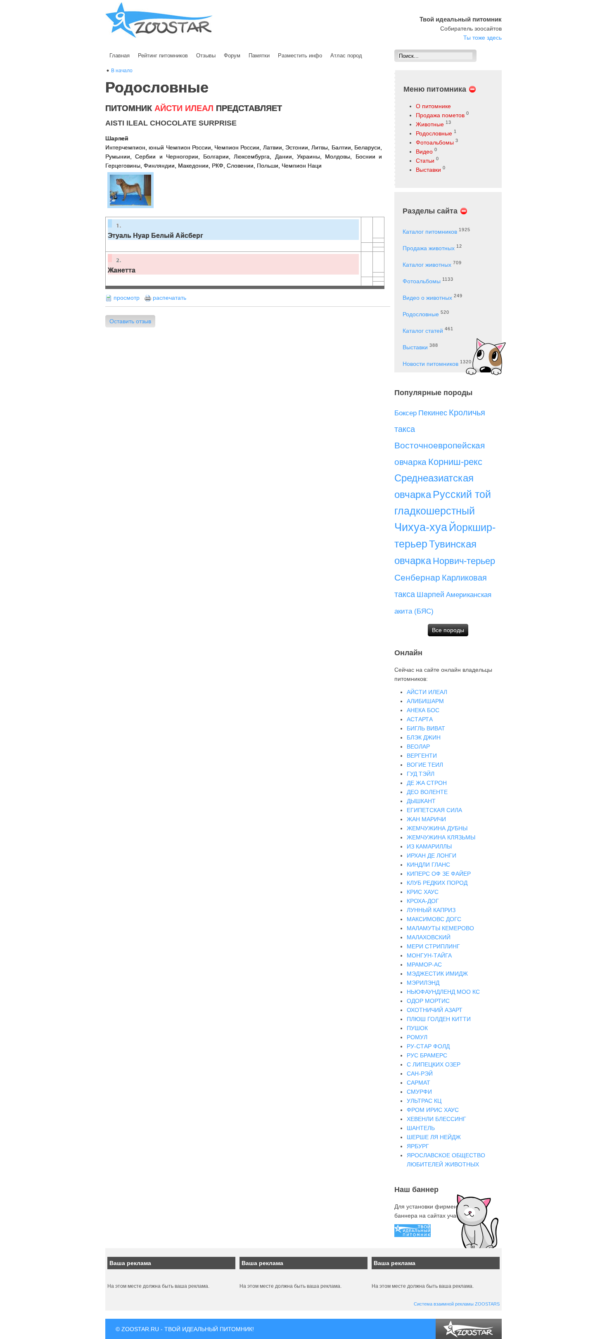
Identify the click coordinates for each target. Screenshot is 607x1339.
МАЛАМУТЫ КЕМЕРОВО (440, 928)
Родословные (434, 133)
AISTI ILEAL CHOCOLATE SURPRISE (171, 123)
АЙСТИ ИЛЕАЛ (427, 692)
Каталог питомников (430, 231)
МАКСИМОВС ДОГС (434, 919)
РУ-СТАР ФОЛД (428, 1046)
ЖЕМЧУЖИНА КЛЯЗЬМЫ (441, 837)
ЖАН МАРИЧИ (426, 819)
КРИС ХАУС (423, 892)
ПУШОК (417, 1028)
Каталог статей (423, 330)
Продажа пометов (440, 115)
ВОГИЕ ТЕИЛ (425, 764)
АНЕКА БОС (423, 710)
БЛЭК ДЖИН (424, 737)
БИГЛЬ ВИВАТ (426, 728)
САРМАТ (418, 1082)
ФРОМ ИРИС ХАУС (433, 1110)
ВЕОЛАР (418, 746)
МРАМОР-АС (424, 964)
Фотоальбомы (435, 142)
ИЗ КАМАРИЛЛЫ (429, 846)
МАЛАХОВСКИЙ (429, 937)
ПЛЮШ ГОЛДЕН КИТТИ (439, 1019)
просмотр (127, 297)
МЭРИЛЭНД (423, 982)
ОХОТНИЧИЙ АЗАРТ (434, 1010)
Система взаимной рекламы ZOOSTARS (457, 1303)
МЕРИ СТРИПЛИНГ (433, 946)
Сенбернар (417, 577)
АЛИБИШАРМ (425, 701)
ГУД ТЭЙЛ (420, 773)
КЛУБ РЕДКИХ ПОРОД (437, 882)
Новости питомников (430, 363)
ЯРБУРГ (418, 1146)
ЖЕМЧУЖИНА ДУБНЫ (437, 828)
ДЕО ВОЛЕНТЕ (427, 792)
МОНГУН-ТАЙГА (429, 955)
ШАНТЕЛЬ (421, 1128)
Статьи (425, 160)
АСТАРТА (420, 719)
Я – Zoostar (159, 20)
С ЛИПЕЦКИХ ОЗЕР (433, 1064)
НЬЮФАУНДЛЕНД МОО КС (443, 991)
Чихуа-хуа (420, 527)
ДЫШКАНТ (421, 801)
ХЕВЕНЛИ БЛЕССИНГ (436, 1119)
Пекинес (432, 413)
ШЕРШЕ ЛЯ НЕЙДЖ (434, 1137)
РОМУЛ (417, 1037)
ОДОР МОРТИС (428, 1001)
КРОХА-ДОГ (423, 901)
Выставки (428, 169)
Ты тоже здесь (482, 37)
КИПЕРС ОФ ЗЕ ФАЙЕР (439, 873)
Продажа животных (429, 248)
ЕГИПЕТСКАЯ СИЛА (434, 810)
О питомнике (433, 106)
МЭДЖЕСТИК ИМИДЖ (437, 973)
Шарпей (430, 594)
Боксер (405, 413)
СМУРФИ (419, 1091)
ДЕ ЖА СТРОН (427, 783)
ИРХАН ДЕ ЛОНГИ (431, 855)
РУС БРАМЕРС (427, 1055)
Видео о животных (427, 297)
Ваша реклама (130, 1263)
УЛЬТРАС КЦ (424, 1100)
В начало (122, 70)
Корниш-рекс (455, 462)
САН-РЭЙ (420, 1073)
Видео (424, 151)
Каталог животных (427, 264)
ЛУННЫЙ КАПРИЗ (431, 910)
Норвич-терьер (464, 561)
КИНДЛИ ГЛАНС (428, 864)
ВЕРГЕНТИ (422, 755)
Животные (430, 124)
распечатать (169, 297)
